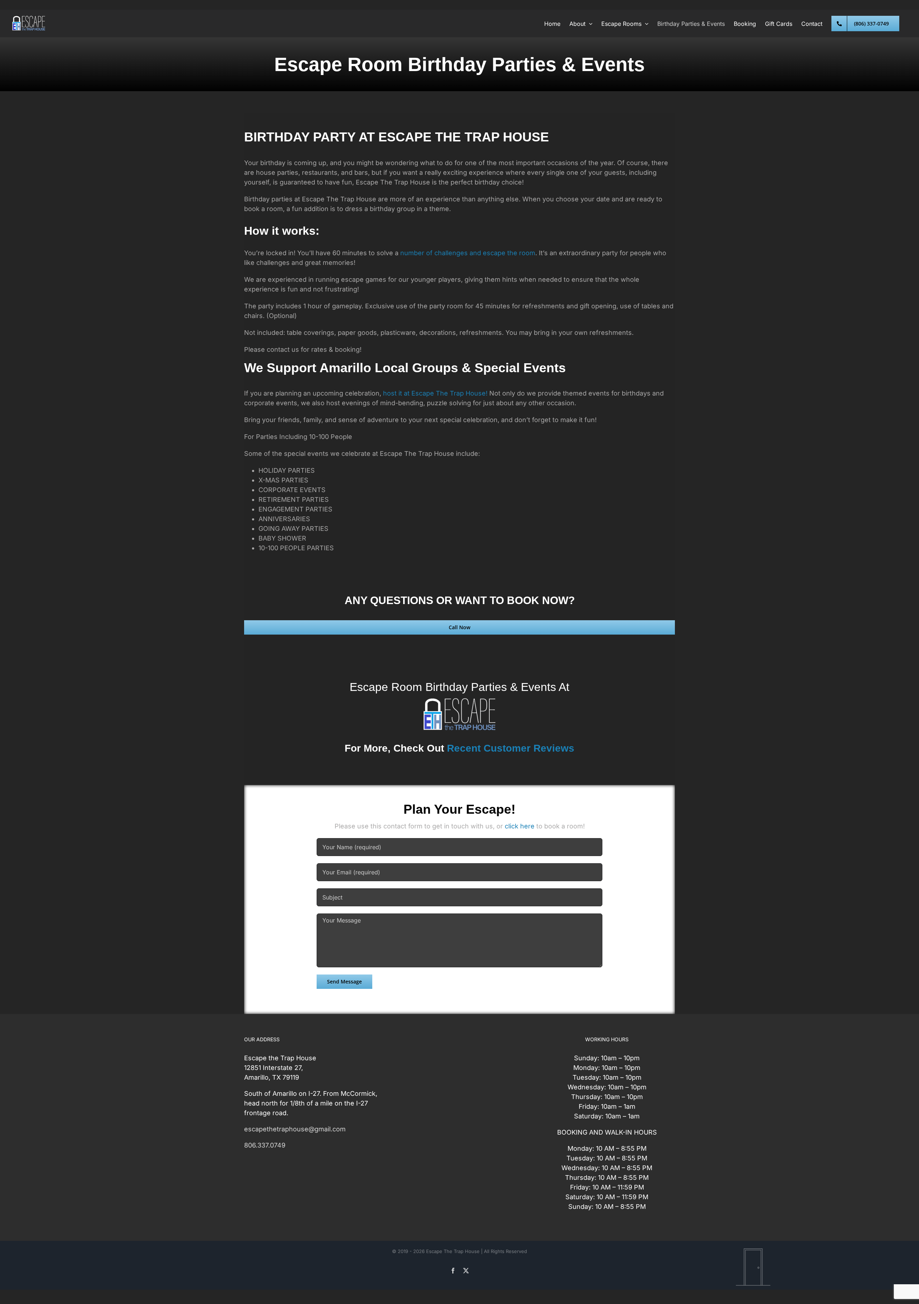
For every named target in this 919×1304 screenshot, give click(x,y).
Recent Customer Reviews (510, 748)
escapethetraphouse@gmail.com (295, 1129)
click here (520, 826)
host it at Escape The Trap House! (436, 393)
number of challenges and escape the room (467, 253)
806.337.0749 (264, 1145)
